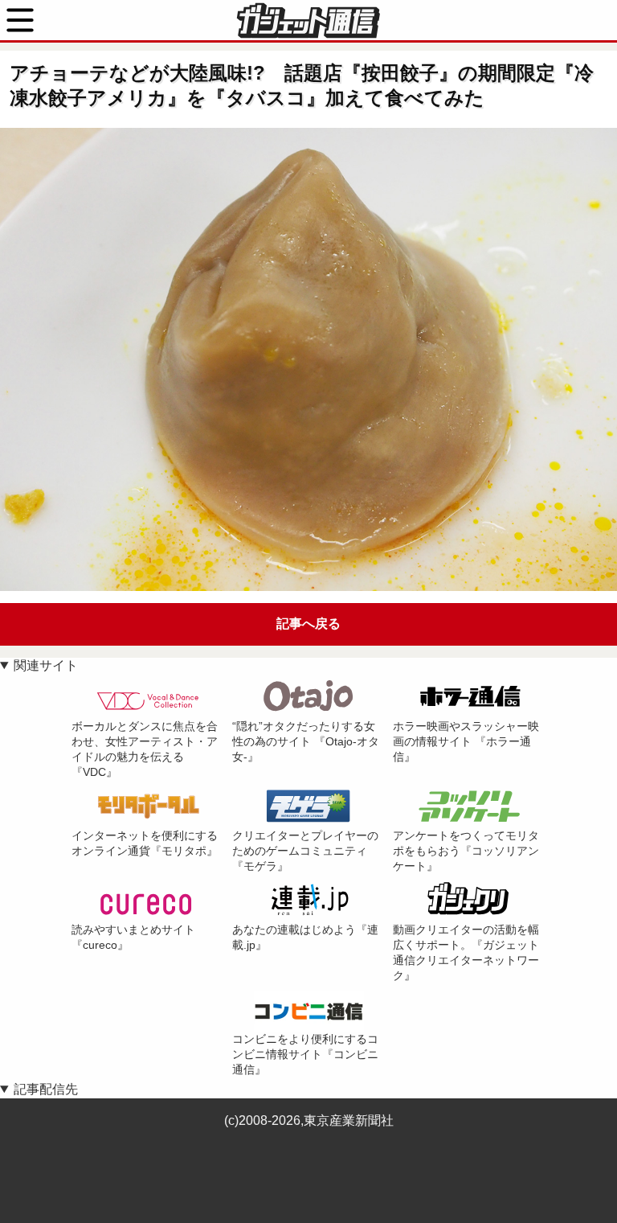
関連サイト (46, 665)
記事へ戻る (308, 623)
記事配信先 (46, 1089)
